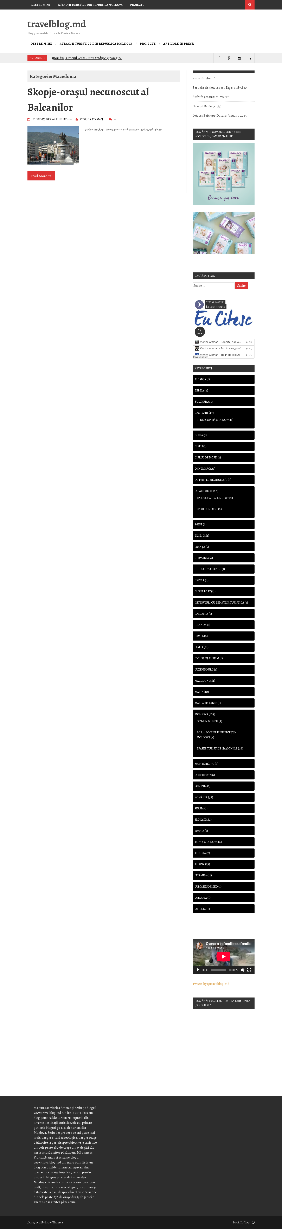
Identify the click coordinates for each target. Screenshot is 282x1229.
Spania (199, 831)
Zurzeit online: (203, 78)
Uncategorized (206, 887)
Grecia (199, 580)
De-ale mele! (203, 491)
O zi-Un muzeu (207, 721)
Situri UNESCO (207, 509)
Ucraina (201, 875)
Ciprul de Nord (206, 457)
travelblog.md (56, 24)
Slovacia (201, 820)
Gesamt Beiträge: (205, 106)
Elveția (200, 536)
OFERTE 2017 (203, 775)
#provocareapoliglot (213, 498)
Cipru (199, 446)
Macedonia (203, 681)
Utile (199, 909)
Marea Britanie (206, 703)
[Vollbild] (249, 970)
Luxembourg (204, 670)
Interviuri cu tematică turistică (219, 603)
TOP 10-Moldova (206, 842)
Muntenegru (204, 764)
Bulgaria (201, 402)
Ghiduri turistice (208, 569)
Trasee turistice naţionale (217, 749)
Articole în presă (44, 14)
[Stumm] (243, 970)
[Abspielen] (198, 970)
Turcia (200, 864)
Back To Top (241, 1222)
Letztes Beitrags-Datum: (210, 115)
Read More (39, 175)
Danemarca (203, 469)
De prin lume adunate (211, 480)
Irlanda (200, 625)
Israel (199, 636)
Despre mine (41, 5)
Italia (199, 647)
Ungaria (201, 898)
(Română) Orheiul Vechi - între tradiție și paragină (87, 58)
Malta (199, 692)
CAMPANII (201, 413)
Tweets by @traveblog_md (211, 984)
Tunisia (200, 853)
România (201, 797)
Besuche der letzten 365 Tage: (213, 87)
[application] (224, 956)
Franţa (200, 547)
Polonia (201, 786)
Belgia (199, 391)
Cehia (199, 435)
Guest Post (203, 591)
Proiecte (137, 5)
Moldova (201, 714)
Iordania (201, 614)
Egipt (198, 524)
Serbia (199, 808)
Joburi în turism (207, 658)
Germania (202, 558)
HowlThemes (54, 1222)
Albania (200, 379)
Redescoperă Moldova (213, 420)
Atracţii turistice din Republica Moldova (90, 5)
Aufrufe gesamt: (204, 97)
